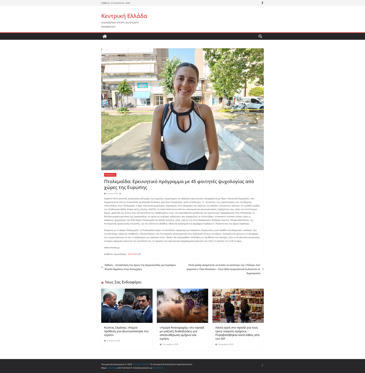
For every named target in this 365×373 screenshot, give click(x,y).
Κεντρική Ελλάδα (124, 16)
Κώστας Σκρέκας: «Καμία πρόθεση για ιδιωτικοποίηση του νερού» (126, 331)
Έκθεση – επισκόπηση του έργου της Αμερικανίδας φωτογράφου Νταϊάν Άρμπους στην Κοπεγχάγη (140, 267)
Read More (133, 254)
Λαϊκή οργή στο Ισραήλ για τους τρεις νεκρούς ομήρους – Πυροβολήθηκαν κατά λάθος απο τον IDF (237, 333)
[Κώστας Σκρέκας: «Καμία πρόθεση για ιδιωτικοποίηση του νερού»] (127, 290)
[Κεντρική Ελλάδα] (104, 36)
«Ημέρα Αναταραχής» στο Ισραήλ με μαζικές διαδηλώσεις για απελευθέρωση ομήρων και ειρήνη (182, 333)
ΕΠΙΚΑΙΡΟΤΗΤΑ (110, 175)
